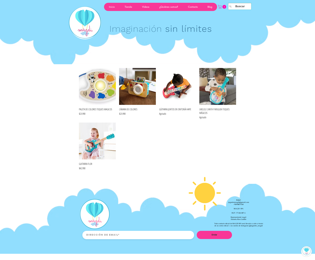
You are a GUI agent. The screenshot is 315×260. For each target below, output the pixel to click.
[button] (222, 7)
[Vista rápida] (97, 86)
